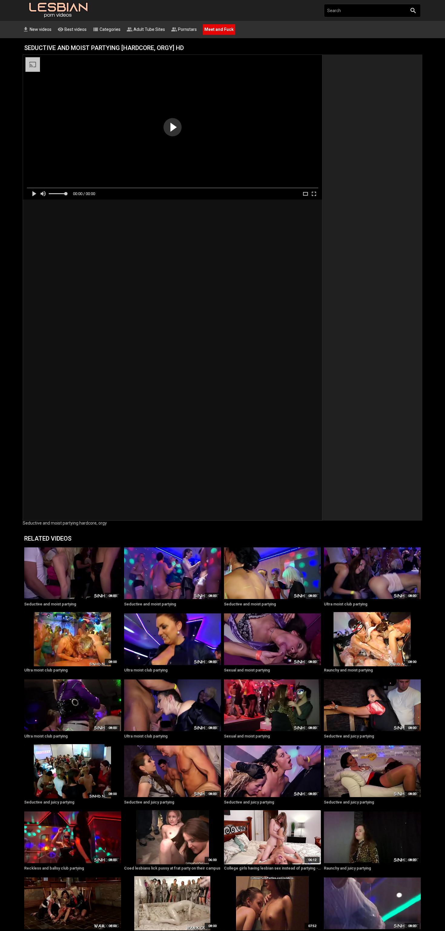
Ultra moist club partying (346, 604)
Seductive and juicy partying (349, 736)
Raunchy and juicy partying (347, 868)
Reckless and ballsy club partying (54, 868)
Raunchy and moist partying (348, 670)
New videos (37, 29)
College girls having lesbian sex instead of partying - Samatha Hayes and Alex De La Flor (272, 868)
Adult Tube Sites (146, 29)
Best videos (72, 29)
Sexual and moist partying (247, 670)
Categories (106, 29)
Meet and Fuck (219, 29)
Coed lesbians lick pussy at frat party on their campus (172, 868)
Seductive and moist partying (50, 604)
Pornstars (184, 29)
